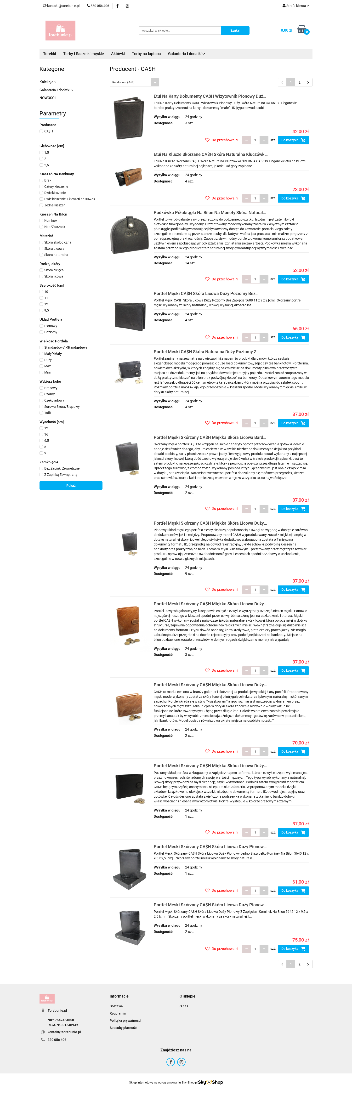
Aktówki (118, 53)
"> (65, 347)
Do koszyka (290, 140)
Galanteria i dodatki (55, 90)
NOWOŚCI (48, 98)
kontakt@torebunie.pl (64, 1032)
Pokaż (71, 486)
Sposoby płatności (123, 1028)
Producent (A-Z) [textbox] (123, 82)
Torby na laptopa (146, 53)
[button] (119, 996)
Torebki (49, 53)
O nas (184, 1006)
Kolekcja (47, 82)
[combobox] (134, 82)
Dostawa (116, 1006)
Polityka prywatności (125, 1020)
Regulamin (118, 1013)
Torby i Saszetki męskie (83, 53)
